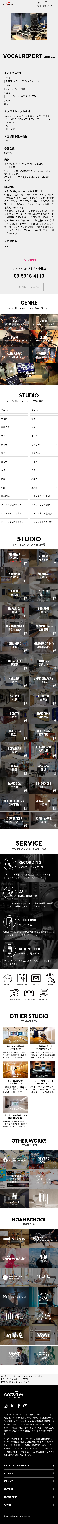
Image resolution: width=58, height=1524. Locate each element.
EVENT (7, 1505)
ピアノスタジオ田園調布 (12, 521)
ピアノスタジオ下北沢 (11, 513)
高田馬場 (5, 427)
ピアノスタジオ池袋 (40, 496)
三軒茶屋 (35, 444)
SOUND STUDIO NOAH (16, 1465)
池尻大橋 (35, 453)
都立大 (4, 461)
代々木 (4, 418)
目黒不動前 (6, 496)
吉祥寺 (4, 444)
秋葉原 (34, 479)
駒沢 (3, 453)
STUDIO (8, 1473)
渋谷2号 (35, 410)
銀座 (3, 479)
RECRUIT (8, 1489)
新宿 (33, 418)
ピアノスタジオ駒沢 (40, 504)
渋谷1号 (4, 410)
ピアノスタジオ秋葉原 (41, 513)
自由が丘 (35, 461)
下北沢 (34, 436)
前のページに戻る (30, 286)
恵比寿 (34, 487)
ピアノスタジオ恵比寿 (41, 521)
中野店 (42, 268)
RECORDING (11, 1497)
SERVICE (8, 1481)
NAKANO (50, 57)
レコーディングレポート (10, 1379)
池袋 (33, 427)
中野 (3, 487)
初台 (3, 436)
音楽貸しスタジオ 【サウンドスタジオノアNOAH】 (20, 1376)
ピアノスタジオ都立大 (11, 504)
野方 (33, 470)
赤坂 (3, 470)
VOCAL (25, 1379)
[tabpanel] (29, 26)
